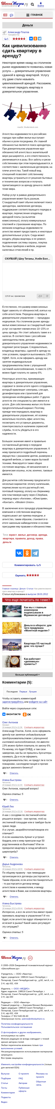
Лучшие (33, 691)
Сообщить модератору (34, 727)
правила (20, 538)
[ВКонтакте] (31, 38)
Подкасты (6, 1097)
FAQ (21, 1078)
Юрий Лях (8, 806)
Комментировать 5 (28, 565)
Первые (23, 691)
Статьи (4, 1083)
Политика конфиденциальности (17, 1024)
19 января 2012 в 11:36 (12, 727)
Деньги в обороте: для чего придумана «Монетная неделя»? (37, 628)
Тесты (4, 1088)
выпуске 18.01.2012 (38, 594)
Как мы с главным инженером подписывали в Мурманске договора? (37, 611)
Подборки (6, 1078)
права (39, 538)
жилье (22, 535)
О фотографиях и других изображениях (21, 1032)
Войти (41, 5)
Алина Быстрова (11, 780)
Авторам (23, 1083)
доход (30, 538)
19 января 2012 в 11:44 (12, 785)
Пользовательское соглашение (16, 1027)
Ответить (14, 773)
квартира (8, 538)
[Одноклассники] (35, 38)
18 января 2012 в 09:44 (12, 908)
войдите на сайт (38, 702)
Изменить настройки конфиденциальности (22, 1064)
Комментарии (8, 1092)
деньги (7, 542)
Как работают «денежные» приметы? (32, 661)
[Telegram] (39, 38)
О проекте (24, 1073)
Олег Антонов (10, 722)
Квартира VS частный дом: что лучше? (37, 644)
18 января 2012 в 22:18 (12, 811)
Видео (4, 1102)
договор (32, 535)
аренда (42, 535)
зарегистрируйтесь (13, 702)
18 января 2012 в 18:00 (12, 869)
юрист (13, 535)
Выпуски (5, 1073)
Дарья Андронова (12, 864)
